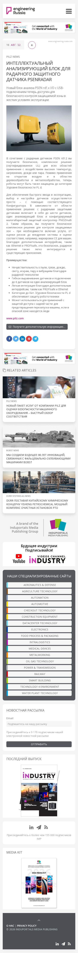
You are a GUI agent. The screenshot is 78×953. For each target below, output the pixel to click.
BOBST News (12, 450)
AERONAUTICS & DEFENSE (40, 585)
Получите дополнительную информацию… (38, 326)
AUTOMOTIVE (39, 604)
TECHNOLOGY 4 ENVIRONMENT (39, 686)
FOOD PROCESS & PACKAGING (39, 636)
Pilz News (13, 56)
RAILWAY (39, 674)
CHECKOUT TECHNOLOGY (40, 610)
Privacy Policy (26, 925)
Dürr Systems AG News (18, 496)
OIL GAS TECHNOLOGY (40, 661)
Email (9, 718)
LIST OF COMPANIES (18, 933)
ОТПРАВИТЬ (39, 744)
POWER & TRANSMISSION (40, 667)
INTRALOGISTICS (40, 642)
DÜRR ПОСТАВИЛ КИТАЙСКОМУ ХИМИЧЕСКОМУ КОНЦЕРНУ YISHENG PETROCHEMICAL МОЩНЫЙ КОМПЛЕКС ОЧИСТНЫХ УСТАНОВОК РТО (37, 504)
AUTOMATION (39, 597)
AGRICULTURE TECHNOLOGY (39, 591)
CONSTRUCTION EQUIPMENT (40, 616)
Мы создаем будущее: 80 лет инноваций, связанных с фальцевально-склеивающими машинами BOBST (38, 458)
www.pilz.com (15, 318)
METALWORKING (39, 655)
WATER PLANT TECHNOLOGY (40, 693)
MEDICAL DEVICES (40, 648)
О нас (10, 925)
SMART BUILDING (40, 680)
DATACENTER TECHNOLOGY (39, 623)
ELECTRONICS (39, 629)
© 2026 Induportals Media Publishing (32, 929)
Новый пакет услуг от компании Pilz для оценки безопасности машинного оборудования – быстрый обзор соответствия (36, 411)
